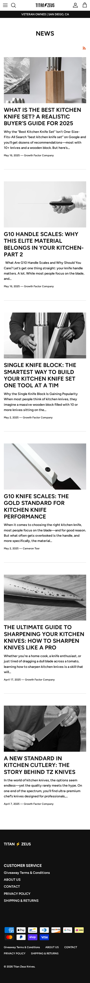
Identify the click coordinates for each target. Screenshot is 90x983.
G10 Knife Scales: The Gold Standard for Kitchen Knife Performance (36, 506)
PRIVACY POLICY (17, 894)
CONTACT (12, 887)
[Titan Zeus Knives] (45, 5)
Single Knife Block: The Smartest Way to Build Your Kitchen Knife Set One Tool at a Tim (40, 375)
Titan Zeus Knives (24, 966)
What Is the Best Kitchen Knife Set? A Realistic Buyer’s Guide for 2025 (42, 117)
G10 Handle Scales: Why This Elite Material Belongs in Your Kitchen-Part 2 (44, 244)
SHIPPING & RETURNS (21, 901)
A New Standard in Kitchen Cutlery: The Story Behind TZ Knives (39, 765)
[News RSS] (84, 48)
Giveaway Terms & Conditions (27, 873)
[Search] (16, 5)
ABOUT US (12, 880)
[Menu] (5, 5)
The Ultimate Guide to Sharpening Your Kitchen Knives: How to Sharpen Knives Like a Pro (44, 637)
